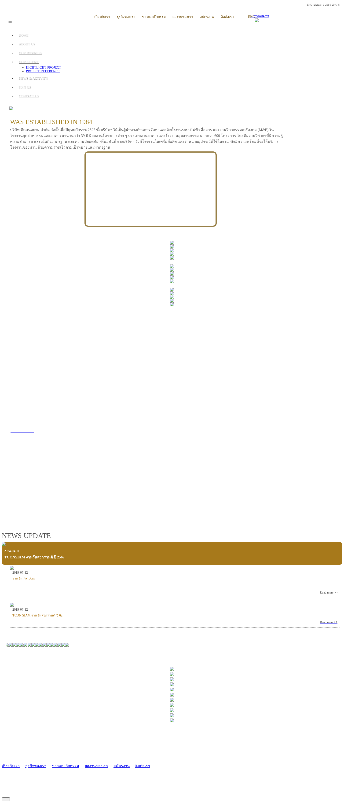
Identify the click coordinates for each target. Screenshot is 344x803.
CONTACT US (29, 96)
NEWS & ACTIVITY (33, 78)
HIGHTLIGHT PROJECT (43, 67)
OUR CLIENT (29, 62)
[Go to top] (6, 799)
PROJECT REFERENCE (43, 71)
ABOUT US (27, 44)
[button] (259, 16)
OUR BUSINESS (30, 53)
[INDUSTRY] (172, 243)
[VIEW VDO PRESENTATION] (74, 503)
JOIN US (25, 87)
